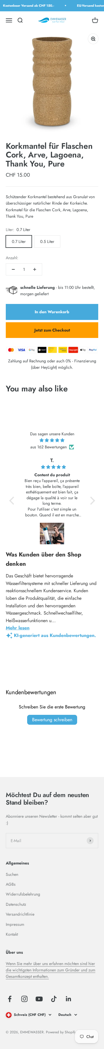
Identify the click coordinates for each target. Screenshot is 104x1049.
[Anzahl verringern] (13, 269)
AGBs (11, 884)
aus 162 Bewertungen (48, 447)
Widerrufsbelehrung (23, 894)
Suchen (12, 874)
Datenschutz (16, 904)
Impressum (15, 924)
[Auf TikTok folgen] (54, 999)
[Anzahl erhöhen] (34, 269)
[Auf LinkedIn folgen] (69, 999)
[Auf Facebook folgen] (10, 999)
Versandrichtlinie (20, 914)
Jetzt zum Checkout (52, 330)
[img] (52, 440)
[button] (13, 501)
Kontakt (12, 934)
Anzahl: (12, 258)
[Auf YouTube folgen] (39, 999)
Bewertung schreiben (52, 719)
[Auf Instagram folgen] (24, 999)
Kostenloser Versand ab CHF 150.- (27, 5)
